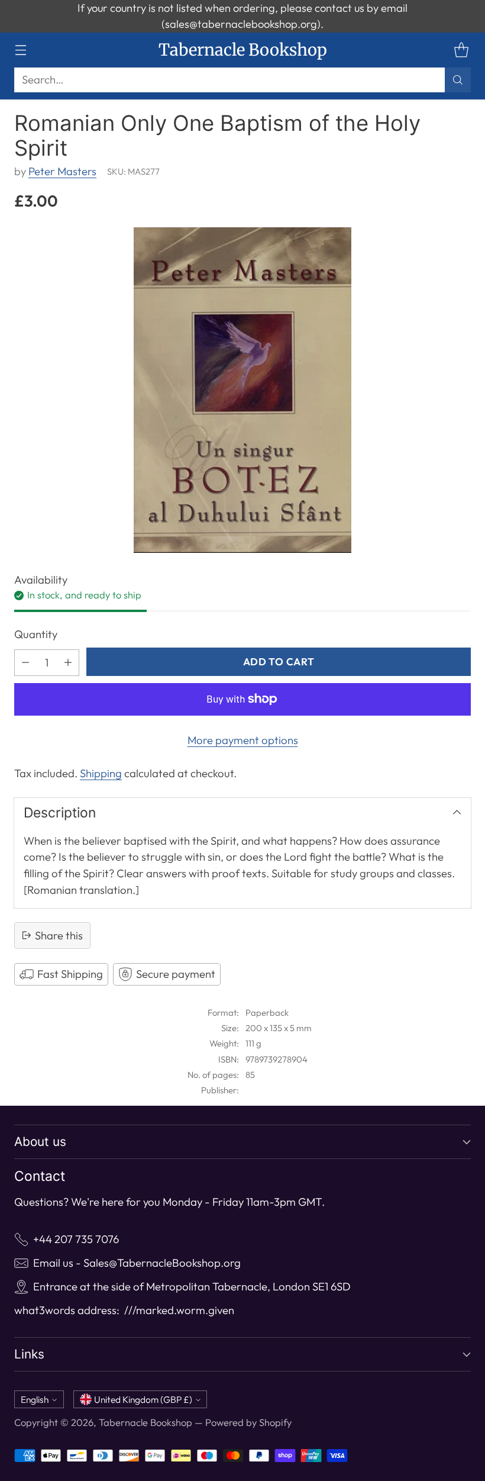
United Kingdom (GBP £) (143, 1399)
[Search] (458, 79)
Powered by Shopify (248, 1422)
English (34, 1399)
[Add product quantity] (68, 662)
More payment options (242, 740)
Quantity (35, 634)
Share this (59, 935)
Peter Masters (62, 171)
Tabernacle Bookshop (145, 1422)
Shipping (101, 773)
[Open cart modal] (461, 50)
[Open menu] (20, 50)
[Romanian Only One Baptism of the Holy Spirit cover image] (242, 390)
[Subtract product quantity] (25, 662)
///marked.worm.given (179, 1310)
